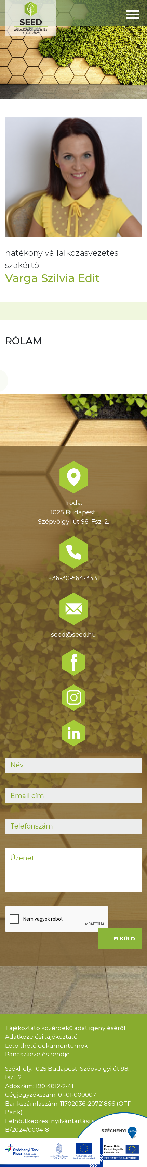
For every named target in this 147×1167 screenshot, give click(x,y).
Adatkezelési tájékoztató (41, 1036)
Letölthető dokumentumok (46, 1045)
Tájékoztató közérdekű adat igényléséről (65, 1028)
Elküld (124, 938)
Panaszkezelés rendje (37, 1054)
